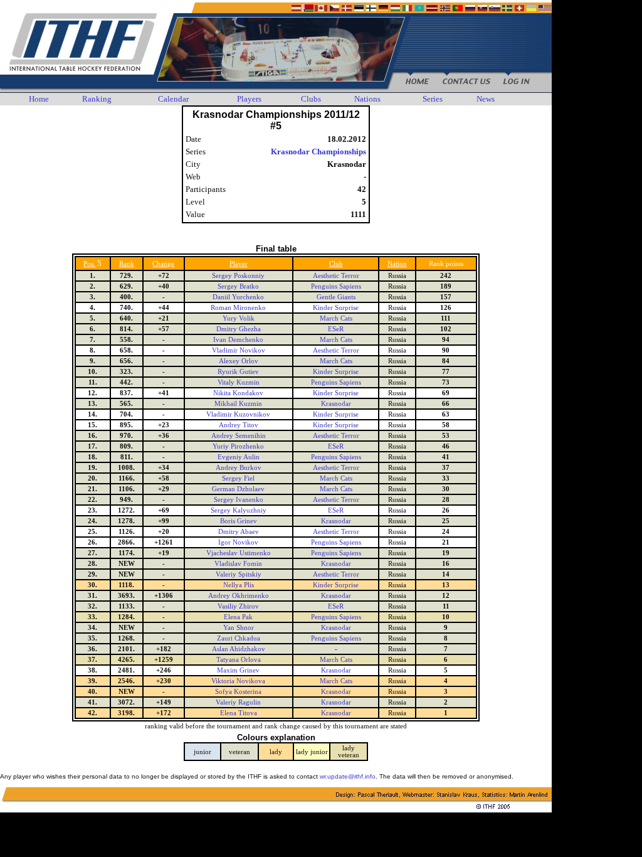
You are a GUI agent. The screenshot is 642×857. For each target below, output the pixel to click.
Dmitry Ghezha (238, 329)
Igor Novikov (238, 542)
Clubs (311, 99)
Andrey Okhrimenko (238, 595)
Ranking (97, 99)
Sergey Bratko (238, 286)
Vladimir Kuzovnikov (238, 414)
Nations (367, 99)
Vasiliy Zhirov (238, 606)
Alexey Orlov (238, 361)
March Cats (336, 318)
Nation (397, 263)
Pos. (89, 263)
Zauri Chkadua (238, 638)
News (485, 99)
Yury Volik (239, 318)
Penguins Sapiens (336, 286)
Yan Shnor (238, 627)
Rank (126, 263)
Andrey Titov (238, 425)
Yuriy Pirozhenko (238, 446)
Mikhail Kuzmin (238, 403)
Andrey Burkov (238, 467)
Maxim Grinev (238, 670)
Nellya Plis (238, 585)
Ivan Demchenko (238, 339)
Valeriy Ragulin (238, 702)
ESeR (336, 329)
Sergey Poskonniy (238, 275)
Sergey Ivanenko (238, 499)
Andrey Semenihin (238, 435)
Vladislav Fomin (238, 563)
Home (39, 99)
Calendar (173, 99)
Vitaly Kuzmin (239, 382)
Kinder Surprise (336, 307)
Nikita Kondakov (238, 393)
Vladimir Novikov (238, 350)
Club (336, 263)
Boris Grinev (238, 521)
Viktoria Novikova (238, 681)
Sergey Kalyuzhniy (238, 510)
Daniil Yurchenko (238, 297)
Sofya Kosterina (238, 691)
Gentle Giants (336, 297)
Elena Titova (238, 713)
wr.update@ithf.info (348, 776)
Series (433, 99)
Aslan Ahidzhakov (238, 649)
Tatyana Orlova (238, 659)
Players (249, 99)
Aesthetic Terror (336, 275)
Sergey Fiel (238, 478)
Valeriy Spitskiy (238, 574)
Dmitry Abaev (238, 531)
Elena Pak (238, 617)
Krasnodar (336, 403)
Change (163, 263)
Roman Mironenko (238, 307)
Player (238, 263)
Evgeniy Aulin (239, 457)
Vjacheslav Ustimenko (238, 553)
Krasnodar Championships (318, 151)
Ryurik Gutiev (238, 371)
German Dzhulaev (238, 489)
